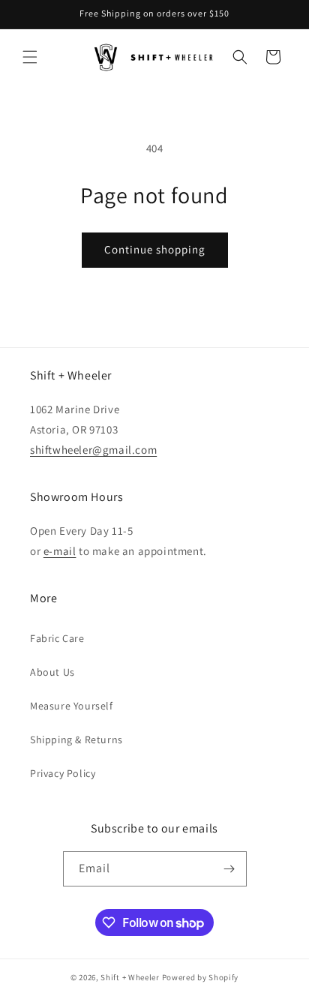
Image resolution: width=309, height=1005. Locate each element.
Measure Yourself (71, 705)
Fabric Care (57, 638)
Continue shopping (155, 249)
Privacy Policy (62, 773)
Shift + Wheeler (130, 977)
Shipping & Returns (76, 739)
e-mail (60, 551)
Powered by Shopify (200, 977)
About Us (52, 672)
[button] (30, 57)
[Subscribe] (229, 868)
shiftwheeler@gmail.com (93, 449)
